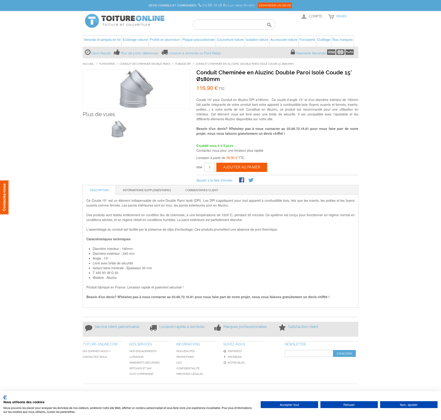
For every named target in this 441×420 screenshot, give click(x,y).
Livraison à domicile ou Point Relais (195, 53)
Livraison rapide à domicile (181, 327)
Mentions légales (189, 373)
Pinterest (235, 351)
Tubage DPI (183, 63)
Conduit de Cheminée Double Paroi (145, 63)
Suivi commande (141, 373)
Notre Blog (236, 362)
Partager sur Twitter (251, 180)
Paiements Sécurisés (311, 53)
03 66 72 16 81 (215, 5)
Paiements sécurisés (145, 362)
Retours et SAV (141, 368)
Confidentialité (188, 368)
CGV (179, 362)
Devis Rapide (101, 53)
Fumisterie (107, 63)
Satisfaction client (303, 327)
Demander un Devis (275, 5)
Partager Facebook (242, 180)
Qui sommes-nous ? (96, 351)
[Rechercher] (269, 25)
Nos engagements (143, 351)
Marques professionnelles (245, 327)
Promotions (185, 356)
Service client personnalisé (117, 327)
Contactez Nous (95, 356)
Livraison (137, 356)
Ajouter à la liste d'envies (214, 180)
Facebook (235, 356)
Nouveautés (185, 351)
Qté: (199, 167)
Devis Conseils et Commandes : (173, 5)
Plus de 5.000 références (139, 53)
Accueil (88, 63)
